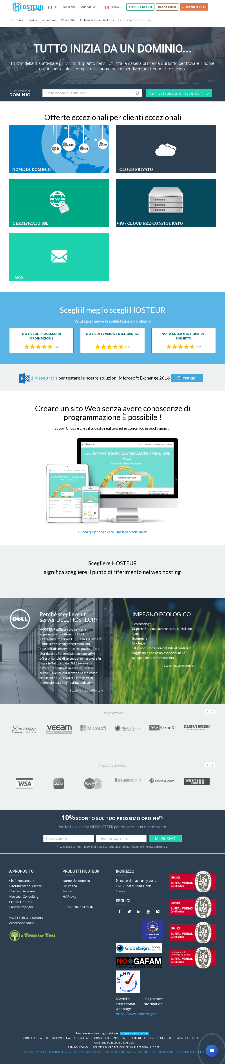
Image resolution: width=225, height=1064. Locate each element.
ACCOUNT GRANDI (140, 7)
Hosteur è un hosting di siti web (98, 1033)
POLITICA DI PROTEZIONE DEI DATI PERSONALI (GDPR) (126, 1047)
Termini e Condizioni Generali (151, 1038)
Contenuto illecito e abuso (114, 1042)
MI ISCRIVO (165, 838)
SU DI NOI (69, 7)
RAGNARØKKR (167, 7)
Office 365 (68, 20)
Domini (16, 20)
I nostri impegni (21, 907)
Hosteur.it (101, 1038)
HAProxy (69, 896)
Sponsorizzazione (79, 907)
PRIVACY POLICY (78, 1047)
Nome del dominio (76, 880)
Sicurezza (48, 20)
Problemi (119, 1038)
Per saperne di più (56, 150)
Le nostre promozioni (133, 20)
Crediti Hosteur (21, 901)
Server (68, 891)
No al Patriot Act (189, 1038)
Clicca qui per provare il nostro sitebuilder (112, 532)
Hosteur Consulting (23, 896)
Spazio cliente (195, 7)
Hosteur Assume (22, 891)
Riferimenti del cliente (25, 886)
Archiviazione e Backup (96, 20)
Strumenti (60, 1038)
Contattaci (82, 1038)
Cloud (31, 20)
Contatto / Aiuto (35, 1038)
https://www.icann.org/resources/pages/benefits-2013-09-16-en (139, 1013)
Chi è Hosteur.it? (21, 880)
